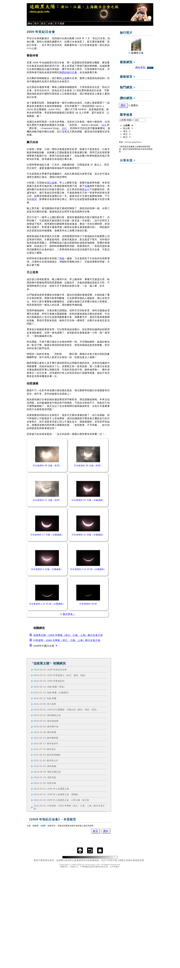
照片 (36, 23)
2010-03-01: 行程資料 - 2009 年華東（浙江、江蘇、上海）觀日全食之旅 (69, 807)
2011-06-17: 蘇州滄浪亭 (46, 743)
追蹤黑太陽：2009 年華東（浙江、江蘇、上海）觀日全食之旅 (68, 635)
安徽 (87, 186)
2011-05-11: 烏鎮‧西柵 (45, 698)
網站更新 (143, 67)
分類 (50, 23)
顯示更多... (69, 614)
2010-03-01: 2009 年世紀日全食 (50, 669)
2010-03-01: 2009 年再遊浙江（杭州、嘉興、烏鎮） (60, 675)
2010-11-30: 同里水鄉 (45, 783)
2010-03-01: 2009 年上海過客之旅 (51, 789)
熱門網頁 (126, 87)
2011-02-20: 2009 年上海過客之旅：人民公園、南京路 (61, 800)
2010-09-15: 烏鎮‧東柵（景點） (50, 687)
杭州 (34, 199)
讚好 (106, 831)
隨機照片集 (137, 53)
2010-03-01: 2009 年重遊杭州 (49, 681)
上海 (64, 78)
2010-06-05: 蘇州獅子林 (46, 726)
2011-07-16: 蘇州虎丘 (45, 749)
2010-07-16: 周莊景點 (45, 777)
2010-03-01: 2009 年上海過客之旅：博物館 (56, 794)
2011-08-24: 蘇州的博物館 (47, 755)
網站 (30, 23)
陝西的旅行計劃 (68, 72)
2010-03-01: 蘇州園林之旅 (47, 715)
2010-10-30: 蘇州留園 (45, 732)
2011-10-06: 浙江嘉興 (45, 704)
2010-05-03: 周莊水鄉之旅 (47, 772)
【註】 (104, 125)
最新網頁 (126, 62)
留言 (43, 23)
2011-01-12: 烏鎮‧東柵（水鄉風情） (52, 692)
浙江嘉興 (52, 182)
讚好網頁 (126, 98)
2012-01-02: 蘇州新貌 (45, 766)
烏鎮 (61, 258)
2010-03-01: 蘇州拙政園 (46, 721)
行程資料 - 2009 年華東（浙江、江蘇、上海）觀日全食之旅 (66, 640)
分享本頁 (126, 160)
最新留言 (126, 76)
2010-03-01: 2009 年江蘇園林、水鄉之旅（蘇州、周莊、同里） (66, 709)
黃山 (84, 189)
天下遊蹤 (60, 23)
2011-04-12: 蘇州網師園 (46, 738)
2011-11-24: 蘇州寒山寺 (46, 760)
